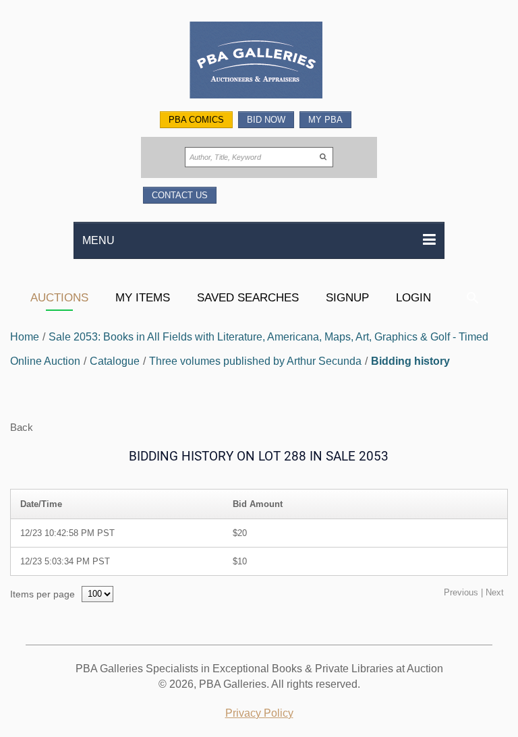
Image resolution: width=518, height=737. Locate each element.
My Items (142, 297)
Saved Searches (248, 297)
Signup (347, 297)
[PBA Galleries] (259, 62)
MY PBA (325, 120)
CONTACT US (180, 195)
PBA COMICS (196, 120)
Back (21, 427)
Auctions (59, 297)
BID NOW (266, 120)
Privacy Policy (259, 713)
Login (413, 297)
